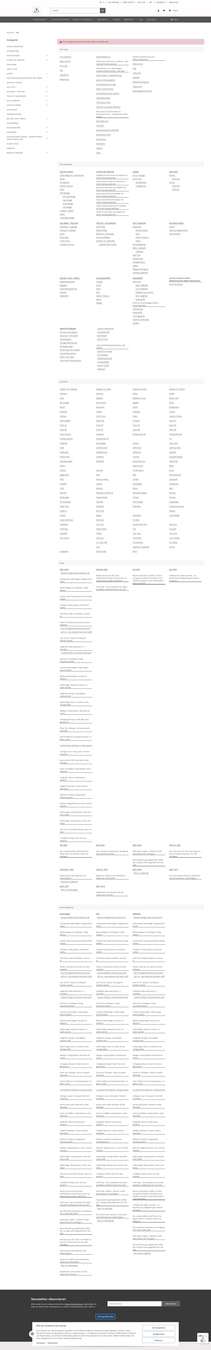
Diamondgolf (65, 420)
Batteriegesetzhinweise (142, 91)
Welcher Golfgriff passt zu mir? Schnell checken (76, 804)
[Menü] (207, 1334)
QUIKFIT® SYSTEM (104, 351)
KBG (98, 475)
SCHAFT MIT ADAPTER (15, 60)
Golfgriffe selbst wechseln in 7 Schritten (72, 648)
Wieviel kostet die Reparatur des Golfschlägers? (73, 876)
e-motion (136, 420)
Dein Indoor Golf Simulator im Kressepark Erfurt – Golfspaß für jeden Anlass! (112, 114)
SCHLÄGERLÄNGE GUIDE (106, 84)
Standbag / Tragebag (68, 227)
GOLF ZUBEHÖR (13, 100)
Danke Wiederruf (103, 57)
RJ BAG (62, 515)
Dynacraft (100, 420)
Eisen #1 (172, 420)
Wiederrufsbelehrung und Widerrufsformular (143, 58)
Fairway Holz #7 (102, 439)
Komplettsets (141, 182)
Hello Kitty (173, 461)
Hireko (62, 466)
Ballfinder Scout (139, 398)
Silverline (100, 520)
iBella (171, 466)
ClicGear (63, 416)
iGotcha (63, 470)
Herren (172, 182)
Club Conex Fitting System (70, 360)
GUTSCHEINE (102, 355)
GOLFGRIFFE (11, 132)
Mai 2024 (63, 845)
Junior (62, 234)
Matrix (135, 488)
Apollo (171, 393)
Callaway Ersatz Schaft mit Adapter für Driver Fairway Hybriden (112, 176)
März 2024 (137, 845)
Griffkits (136, 323)
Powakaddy (173, 502)
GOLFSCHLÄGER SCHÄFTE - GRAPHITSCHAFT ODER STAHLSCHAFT (24, 138)
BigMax (136, 402)
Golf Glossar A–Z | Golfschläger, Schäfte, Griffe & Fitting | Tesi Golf (110, 69)
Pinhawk (99, 502)
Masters (99, 488)
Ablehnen (159, 1340)
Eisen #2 (63, 425)
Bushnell (63, 411)
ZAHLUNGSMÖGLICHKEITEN (107, 130)
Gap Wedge (67, 200)
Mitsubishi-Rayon (140, 493)
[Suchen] (103, 10)
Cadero (99, 411)
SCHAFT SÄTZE (103, 365)
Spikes (135, 265)
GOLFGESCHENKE (14, 105)
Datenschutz (53, 1343)
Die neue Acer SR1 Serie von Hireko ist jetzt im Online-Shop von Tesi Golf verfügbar (184, 854)
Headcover (137, 227)
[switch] (202, 1340)
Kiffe (62, 479)
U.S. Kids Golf (101, 542)
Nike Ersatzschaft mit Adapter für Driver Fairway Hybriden (110, 194)
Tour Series (64, 538)
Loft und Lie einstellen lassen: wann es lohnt (76, 830)
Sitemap (136, 77)
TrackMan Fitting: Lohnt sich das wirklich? (73, 839)
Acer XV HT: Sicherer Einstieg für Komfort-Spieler (73, 639)
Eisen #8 (136, 430)
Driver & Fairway (176, 284)
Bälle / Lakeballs (139, 248)
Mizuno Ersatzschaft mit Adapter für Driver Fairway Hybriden (111, 188)
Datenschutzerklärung (74, 1304)
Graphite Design (176, 457)
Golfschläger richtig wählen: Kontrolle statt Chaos (75, 813)
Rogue (98, 515)
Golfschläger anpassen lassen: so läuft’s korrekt (73, 686)
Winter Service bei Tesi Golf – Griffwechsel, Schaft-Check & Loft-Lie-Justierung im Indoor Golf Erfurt (111, 578)
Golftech (172, 452)
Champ (172, 411)
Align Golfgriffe (142, 285)
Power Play (64, 506)
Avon (62, 398)
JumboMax (64, 551)
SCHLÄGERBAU (103, 362)
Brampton (100, 407)
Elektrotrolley (101, 230)
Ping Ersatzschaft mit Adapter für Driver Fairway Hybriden (109, 201)
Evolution (100, 434)
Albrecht (99, 393)
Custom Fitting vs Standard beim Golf (76, 653)
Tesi (134, 529)
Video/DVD (64, 296)
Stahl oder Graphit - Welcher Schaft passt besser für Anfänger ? (147, 852)
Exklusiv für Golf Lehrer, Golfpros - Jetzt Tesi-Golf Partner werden (112, 62)
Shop (98, 153)
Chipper (99, 282)
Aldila (135, 393)
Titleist (99, 533)
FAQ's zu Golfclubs (141, 873)
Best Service (101, 402)
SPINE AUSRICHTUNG (104, 89)
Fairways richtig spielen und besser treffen (74, 606)
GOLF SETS (11, 87)
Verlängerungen (66, 346)
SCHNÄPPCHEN (103, 332)
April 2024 (100, 845)
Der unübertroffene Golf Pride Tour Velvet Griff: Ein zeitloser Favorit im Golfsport (74, 854)
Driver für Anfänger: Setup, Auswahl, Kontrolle (75, 729)
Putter (62, 214)
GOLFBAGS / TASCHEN (16, 91)
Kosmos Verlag (102, 479)
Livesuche (137, 73)
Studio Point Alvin (140, 524)
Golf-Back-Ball (175, 448)
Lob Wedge (67, 207)
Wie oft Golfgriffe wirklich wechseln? (75, 628)
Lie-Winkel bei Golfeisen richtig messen (76, 745)
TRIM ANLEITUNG (103, 102)
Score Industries (66, 520)
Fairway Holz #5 (66, 439)
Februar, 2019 (102, 869)
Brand (135, 407)
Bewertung (173, 2)
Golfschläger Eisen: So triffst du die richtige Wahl (74, 703)
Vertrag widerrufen (105, 1316)
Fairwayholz (64, 182)
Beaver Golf (174, 398)
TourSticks (137, 538)
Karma (172, 547)
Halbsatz (175, 189)
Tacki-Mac (64, 529)
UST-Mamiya (138, 542)
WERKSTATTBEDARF (15, 153)
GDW (62, 448)
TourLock (100, 538)
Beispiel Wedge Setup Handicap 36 (75, 573)
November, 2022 (67, 869)
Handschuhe (138, 258)
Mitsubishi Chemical (104, 493)
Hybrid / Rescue (66, 186)
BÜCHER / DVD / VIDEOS (16, 118)
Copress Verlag (175, 416)
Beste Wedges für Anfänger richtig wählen (74, 589)
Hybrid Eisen (138, 466)
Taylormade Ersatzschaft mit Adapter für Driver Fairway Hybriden (111, 207)
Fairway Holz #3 (139, 434)
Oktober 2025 (102, 569)
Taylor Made (101, 529)
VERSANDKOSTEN (103, 135)
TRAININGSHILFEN (104, 358)
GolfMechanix (101, 452)
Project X (63, 511)
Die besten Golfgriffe (69, 882)
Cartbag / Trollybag (67, 230)
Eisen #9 (172, 430)
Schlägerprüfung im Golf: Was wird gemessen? (74, 720)
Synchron (173, 524)
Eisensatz (176, 179)
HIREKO (99, 148)
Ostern (172, 227)
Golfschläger (65, 914)
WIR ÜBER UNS (102, 121)
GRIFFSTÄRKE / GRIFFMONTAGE (109, 75)
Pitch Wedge (138, 502)
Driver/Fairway (142, 230)
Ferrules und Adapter (68, 332)
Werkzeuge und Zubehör (70, 350)
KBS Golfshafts (175, 475)
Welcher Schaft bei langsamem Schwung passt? (72, 796)
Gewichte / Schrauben (69, 336)
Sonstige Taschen (67, 244)
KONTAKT (100, 126)
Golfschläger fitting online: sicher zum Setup (75, 822)
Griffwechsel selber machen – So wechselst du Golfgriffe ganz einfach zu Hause (184, 578)
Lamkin (136, 479)
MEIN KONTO (128, 2)
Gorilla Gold (64, 457)
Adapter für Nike (139, 389)
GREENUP (100, 461)
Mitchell (63, 493)
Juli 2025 (136, 569)
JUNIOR (10, 73)
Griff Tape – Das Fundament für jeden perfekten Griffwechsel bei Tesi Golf (111, 588)
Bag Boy (99, 398)
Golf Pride (137, 282)
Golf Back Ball (101, 448)
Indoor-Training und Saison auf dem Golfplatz (75, 623)
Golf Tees (136, 255)
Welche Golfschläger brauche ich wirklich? (73, 677)
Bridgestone (174, 407)
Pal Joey (172, 497)
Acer (98, 547)
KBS (134, 475)
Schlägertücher (139, 262)
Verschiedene (174, 234)
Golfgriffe (136, 914)
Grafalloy (100, 457)
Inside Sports (138, 470)
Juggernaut (64, 475)
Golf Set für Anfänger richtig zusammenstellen (71, 660)
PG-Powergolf (65, 502)
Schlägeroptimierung (68, 343)
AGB (134, 68)
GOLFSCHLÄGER (13, 55)
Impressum (40, 1343)
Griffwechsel (138, 309)
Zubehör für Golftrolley (105, 241)
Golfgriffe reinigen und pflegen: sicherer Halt (73, 694)
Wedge (99, 303)
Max (171, 488)
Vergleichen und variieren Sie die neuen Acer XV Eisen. (109, 893)
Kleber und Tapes (67, 357)
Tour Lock (173, 533)
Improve (99, 470)
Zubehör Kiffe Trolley (107, 244)
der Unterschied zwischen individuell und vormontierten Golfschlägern (184, 876)
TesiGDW (63, 533)
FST (170, 439)
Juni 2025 (173, 569)
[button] (158, 10)
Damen (172, 175)
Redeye (172, 511)
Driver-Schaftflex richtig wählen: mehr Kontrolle (75, 770)
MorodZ (172, 493)
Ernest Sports (65, 434)
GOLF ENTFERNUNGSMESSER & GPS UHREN (110, 346)
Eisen (62, 189)
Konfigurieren (158, 1334)
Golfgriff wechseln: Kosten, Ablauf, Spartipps (74, 787)
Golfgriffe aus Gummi (144, 292)
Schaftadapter (65, 339)
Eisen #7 (99, 430)
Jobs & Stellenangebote (105, 80)
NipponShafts (101, 497)
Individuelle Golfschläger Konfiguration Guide (76, 580)
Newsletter (100, 144)
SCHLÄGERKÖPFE (14, 128)
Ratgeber (63, 285)
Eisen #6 (63, 430)
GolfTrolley (100, 227)
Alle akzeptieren (158, 1328)
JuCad (171, 470)
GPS (150, 2)
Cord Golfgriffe (142, 289)
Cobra (135, 416)
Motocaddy (64, 497)
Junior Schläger (139, 175)
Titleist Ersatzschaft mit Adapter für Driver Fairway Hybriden (110, 213)
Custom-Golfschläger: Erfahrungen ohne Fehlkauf (74, 668)
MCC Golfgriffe (142, 296)
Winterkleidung (139, 244)
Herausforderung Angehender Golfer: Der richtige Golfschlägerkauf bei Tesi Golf (148, 862)
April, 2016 (64, 886)
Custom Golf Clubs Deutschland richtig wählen (76, 597)
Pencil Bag (64, 237)
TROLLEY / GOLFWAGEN (16, 96)
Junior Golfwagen (103, 237)
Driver (62, 179)
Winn (135, 551)
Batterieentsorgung (141, 82)
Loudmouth (174, 484)
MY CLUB (141, 2)
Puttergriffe (140, 299)
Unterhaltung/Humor (68, 289)
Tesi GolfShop (113, 2)
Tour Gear (137, 533)
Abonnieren (171, 1304)
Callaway (136, 411)
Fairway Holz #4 (175, 434)
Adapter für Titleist (177, 389)
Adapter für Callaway (68, 389)
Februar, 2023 (175, 845)
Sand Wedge (68, 203)
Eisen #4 (136, 425)
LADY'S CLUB (102, 339)
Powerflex (137, 506)
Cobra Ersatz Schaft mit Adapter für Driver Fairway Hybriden (110, 182)
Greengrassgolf (66, 461)
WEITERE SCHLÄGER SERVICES (108, 107)
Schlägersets (141, 186)
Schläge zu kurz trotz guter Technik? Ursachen (74, 752)
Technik (63, 292)
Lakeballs (139, 251)
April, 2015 (100, 886)
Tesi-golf (172, 529)
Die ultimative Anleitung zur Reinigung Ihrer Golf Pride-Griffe (112, 852)
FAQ (97, 914)
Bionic (171, 402)
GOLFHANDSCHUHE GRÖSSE (107, 93)
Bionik (62, 407)
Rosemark (137, 515)
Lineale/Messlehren (68, 353)
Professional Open (176, 506)
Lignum (99, 484)
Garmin (136, 443)
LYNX (62, 488)
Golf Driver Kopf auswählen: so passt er (75, 615)
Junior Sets (137, 179)
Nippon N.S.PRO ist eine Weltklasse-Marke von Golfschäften (111, 876)
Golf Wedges (65, 193)
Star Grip (100, 524)
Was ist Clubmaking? (69, 890)
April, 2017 (173, 869)
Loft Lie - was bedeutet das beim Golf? (76, 632)
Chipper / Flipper (67, 211)
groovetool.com (139, 461)
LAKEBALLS (160, 2)
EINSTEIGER (102, 336)
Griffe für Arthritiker (141, 319)
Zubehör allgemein (140, 273)
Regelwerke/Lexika (67, 282)
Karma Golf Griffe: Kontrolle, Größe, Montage (74, 761)
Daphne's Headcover (141, 547)
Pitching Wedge (69, 196)
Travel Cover (65, 241)
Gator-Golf (173, 443)
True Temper (174, 538)
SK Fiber (136, 520)
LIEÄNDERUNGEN (103, 98)
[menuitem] (40, 20)
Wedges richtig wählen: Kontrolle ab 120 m (75, 712)
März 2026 (64, 569)
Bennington (64, 402)
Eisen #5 (172, 425)
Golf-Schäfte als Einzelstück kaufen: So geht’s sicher (75, 738)
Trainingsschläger (67, 218)
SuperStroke (101, 551)
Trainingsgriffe (139, 316)
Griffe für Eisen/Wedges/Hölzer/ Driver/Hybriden (146, 304)
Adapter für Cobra (103, 389)
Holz (98, 292)
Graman (136, 457)
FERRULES (101, 369)
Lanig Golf (173, 479)
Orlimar (136, 497)
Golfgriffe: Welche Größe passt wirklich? (72, 778)
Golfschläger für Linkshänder (72, 175)
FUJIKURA (63, 443)
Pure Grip (100, 511)
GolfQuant (137, 452)
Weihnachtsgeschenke (178, 230)
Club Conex (101, 416)
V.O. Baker (173, 542)
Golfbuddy (64, 452)
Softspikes (64, 524)
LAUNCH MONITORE (105, 328)
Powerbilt (100, 506)
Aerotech (63, 393)
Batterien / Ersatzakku (105, 234)
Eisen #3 (99, 425)
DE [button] (101, 2)
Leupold (63, 484)
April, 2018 (137, 869)
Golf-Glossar (101, 139)
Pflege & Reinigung (140, 269)
